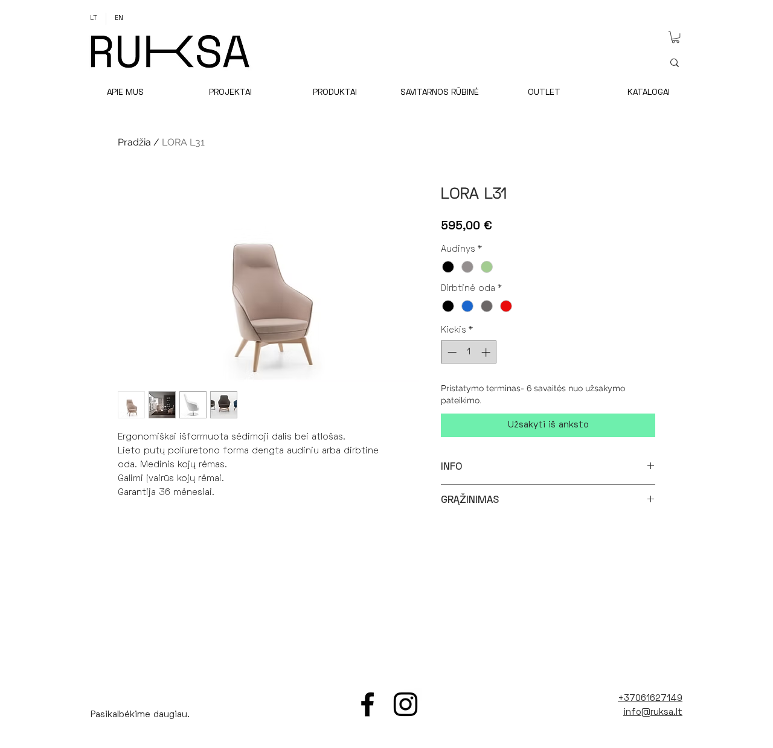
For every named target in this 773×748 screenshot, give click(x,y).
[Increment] (487, 352)
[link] (675, 37)
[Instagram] (406, 704)
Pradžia (134, 142)
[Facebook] (367, 704)
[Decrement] (451, 352)
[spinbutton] (469, 352)
